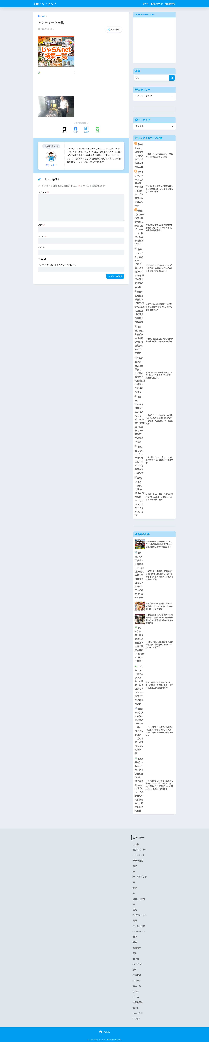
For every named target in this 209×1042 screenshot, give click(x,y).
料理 (135, 937)
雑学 (135, 970)
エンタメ (137, 1019)
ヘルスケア (138, 1013)
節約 (135, 953)
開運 (135, 921)
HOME (106, 1031)
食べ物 (136, 959)
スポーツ (137, 980)
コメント (43, 192)
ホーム (146, 4)
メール (42, 236)
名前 (41, 225)
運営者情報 (170, 4)
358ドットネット (45, 3)
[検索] (172, 78)
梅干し (136, 1008)
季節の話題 (138, 861)
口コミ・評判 (139, 899)
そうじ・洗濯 (139, 926)
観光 (135, 866)
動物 (135, 888)
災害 (135, 942)
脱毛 (135, 910)
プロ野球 (137, 975)
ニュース (137, 986)
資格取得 (137, 948)
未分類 (136, 844)
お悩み (136, 991)
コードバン (138, 964)
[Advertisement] (154, 42)
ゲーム (136, 997)
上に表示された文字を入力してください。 (57, 265)
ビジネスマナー (140, 850)
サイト (41, 247)
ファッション (139, 932)
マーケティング (140, 877)
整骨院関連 (138, 1002)
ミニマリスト (139, 855)
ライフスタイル (140, 915)
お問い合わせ (157, 4)
